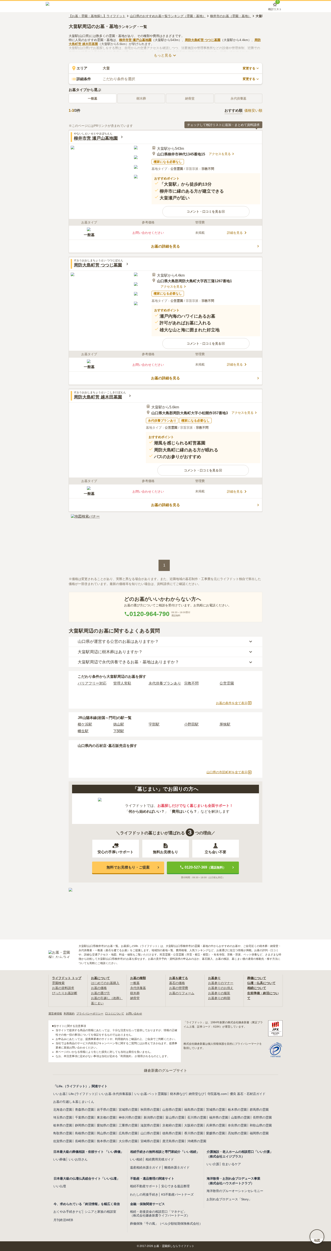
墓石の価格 (177, 983)
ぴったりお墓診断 (64, 993)
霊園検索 (58, 983)
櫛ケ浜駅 (85, 724)
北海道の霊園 (62, 1109)
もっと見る (163, 55)
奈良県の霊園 (237, 1125)
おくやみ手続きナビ (67, 1211)
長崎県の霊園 (84, 1141)
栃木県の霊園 (237, 1109)
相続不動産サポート (144, 1186)
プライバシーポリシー (89, 1013)
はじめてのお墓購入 (105, 983)
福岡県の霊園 (259, 1133)
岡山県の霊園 (106, 1133)
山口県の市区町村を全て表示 (226, 772)
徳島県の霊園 (171, 1133)
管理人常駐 (122, 683)
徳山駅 (118, 724)
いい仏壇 (59, 1186)
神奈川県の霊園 (130, 1117)
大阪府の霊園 (193, 1125)
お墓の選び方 (100, 993)
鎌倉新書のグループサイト (165, 1070)
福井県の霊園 (218, 1117)
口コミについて (114, 1013)
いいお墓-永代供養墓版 (115, 1093)
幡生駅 (83, 731)
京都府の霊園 (171, 1125)
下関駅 (118, 731)
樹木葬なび (178, 1093)
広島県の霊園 (128, 1133)
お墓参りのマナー (220, 983)
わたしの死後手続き (144, 1194)
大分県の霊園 (128, 1141)
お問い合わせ (134, 1013)
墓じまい (97, 1003)
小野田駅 (191, 724)
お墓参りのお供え (220, 988)
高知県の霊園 (237, 1133)
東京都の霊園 (106, 1117)
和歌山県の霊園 (261, 1125)
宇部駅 (154, 724)
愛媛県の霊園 (215, 1133)
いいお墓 (59, 1093)
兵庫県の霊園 (215, 1125)
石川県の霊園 (196, 1117)
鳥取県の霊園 (62, 1133)
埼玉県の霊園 (62, 1117)
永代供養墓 (138, 988)
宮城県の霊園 (128, 1109)
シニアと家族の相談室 (100, 1211)
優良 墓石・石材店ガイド (247, 1093)
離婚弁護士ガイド (177, 1167)
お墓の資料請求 (63, 988)
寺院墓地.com (217, 1093)
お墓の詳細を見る (165, 246)
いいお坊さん (78, 1159)
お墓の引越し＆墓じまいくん (73, 1101)
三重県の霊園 (128, 1125)
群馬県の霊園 (259, 1109)
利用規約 (69, 1013)
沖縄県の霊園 (196, 1141)
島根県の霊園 (84, 1133)
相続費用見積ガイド (159, 1159)
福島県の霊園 (193, 1109)
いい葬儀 (59, 1159)
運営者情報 (55, 1013)
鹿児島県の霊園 (173, 1141)
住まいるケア (231, 1164)
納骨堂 (135, 998)
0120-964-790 (149, 613)
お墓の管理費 (178, 988)
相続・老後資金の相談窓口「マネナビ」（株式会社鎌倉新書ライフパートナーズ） (160, 1213)
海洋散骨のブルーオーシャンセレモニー (234, 1191)
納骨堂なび (196, 1093)
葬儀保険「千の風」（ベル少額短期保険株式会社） (166, 1223)
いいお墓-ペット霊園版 (150, 1093)
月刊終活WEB (63, 1220)
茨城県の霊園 (215, 1109)
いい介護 (212, 1164)
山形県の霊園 (171, 1109)
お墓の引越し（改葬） (106, 998)
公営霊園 (227, 683)
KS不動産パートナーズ (177, 1194)
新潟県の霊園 (153, 1117)
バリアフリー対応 (92, 683)
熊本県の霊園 (106, 1141)
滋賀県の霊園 (150, 1125)
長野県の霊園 (262, 1117)
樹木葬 (135, 993)
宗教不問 (191, 683)
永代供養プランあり (165, 683)
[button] (206, 211)
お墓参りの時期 (219, 998)
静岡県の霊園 (84, 1125)
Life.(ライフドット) (82, 1093)
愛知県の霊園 (106, 1125)
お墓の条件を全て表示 (231, 703)
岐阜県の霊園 (62, 1125)
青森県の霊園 (84, 1109)
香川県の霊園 (193, 1133)
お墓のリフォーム (181, 993)
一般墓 (92, 98)
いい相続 (136, 1159)
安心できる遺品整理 (175, 1186)
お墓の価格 (99, 988)
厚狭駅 (225, 724)
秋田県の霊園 (150, 1109)
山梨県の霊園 (240, 1117)
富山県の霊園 (175, 1117)
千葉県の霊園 (84, 1117)
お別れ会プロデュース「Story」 (229, 1199)
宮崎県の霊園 (150, 1141)
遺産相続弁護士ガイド (145, 1167)
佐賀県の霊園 (62, 1141)
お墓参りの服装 (219, 993)
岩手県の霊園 (106, 1109)
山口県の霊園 (150, 1133)
